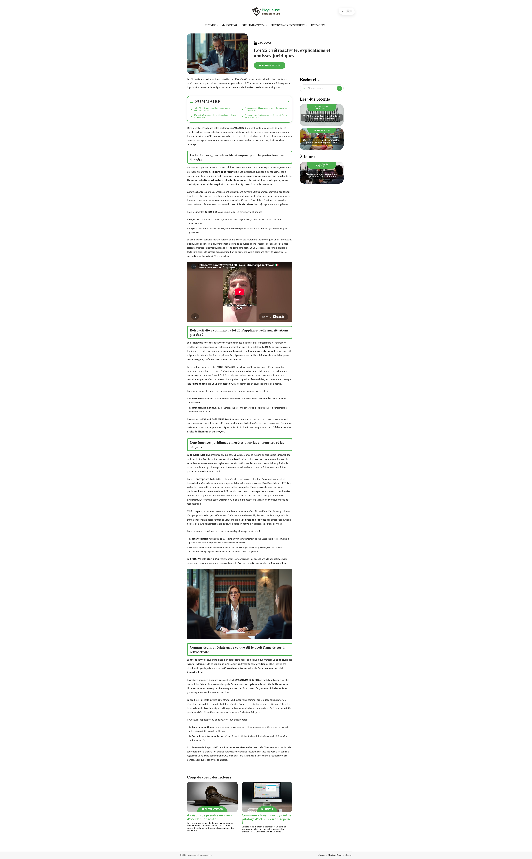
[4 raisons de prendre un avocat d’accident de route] (212, 797)
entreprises (239, 127)
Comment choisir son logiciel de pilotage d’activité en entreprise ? (266, 819)
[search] (342, 11)
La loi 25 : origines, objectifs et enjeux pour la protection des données (212, 109)
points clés (211, 211)
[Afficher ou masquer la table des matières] (255, 101)
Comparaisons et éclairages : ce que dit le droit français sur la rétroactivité (266, 116)
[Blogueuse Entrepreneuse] (266, 11)
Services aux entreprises (321, 107)
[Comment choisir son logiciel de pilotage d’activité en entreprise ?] (267, 797)
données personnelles (226, 171)
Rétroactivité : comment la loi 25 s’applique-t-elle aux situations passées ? (215, 116)
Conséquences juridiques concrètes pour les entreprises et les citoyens (266, 109)
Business (267, 809)
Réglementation (270, 65)
